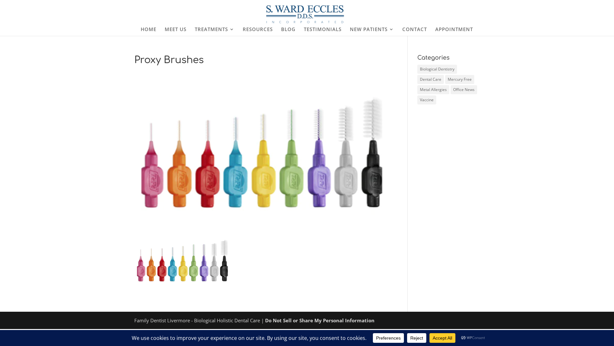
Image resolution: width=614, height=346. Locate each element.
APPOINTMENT (454, 29)
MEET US (175, 29)
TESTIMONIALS (323, 29)
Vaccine (427, 100)
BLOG (288, 29)
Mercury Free (460, 79)
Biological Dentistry (437, 69)
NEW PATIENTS (369, 29)
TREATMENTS (211, 29)
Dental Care (430, 79)
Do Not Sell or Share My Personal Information (319, 320)
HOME (148, 29)
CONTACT (414, 29)
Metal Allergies (433, 89)
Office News (464, 89)
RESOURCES (258, 29)
